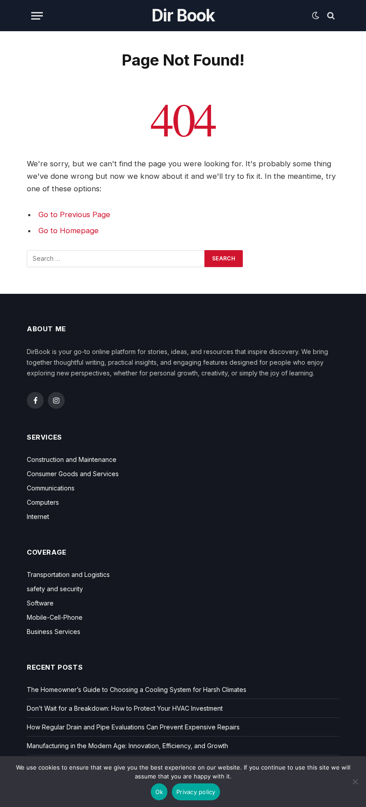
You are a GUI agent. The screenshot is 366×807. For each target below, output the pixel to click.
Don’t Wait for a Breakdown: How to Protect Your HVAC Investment (125, 708)
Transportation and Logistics (68, 574)
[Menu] (37, 16)
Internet (38, 516)
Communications (51, 488)
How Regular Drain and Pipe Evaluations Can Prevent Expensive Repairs (133, 727)
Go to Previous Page (74, 214)
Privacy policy (196, 791)
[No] (354, 781)
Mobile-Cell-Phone (55, 617)
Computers (43, 502)
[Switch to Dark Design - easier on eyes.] (315, 16)
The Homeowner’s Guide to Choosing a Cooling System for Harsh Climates (136, 689)
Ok (159, 791)
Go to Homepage (68, 230)
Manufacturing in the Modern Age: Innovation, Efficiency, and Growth (127, 745)
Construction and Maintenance (71, 459)
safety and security (55, 589)
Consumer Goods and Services (73, 474)
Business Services (53, 631)
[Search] (330, 16)
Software (40, 603)
